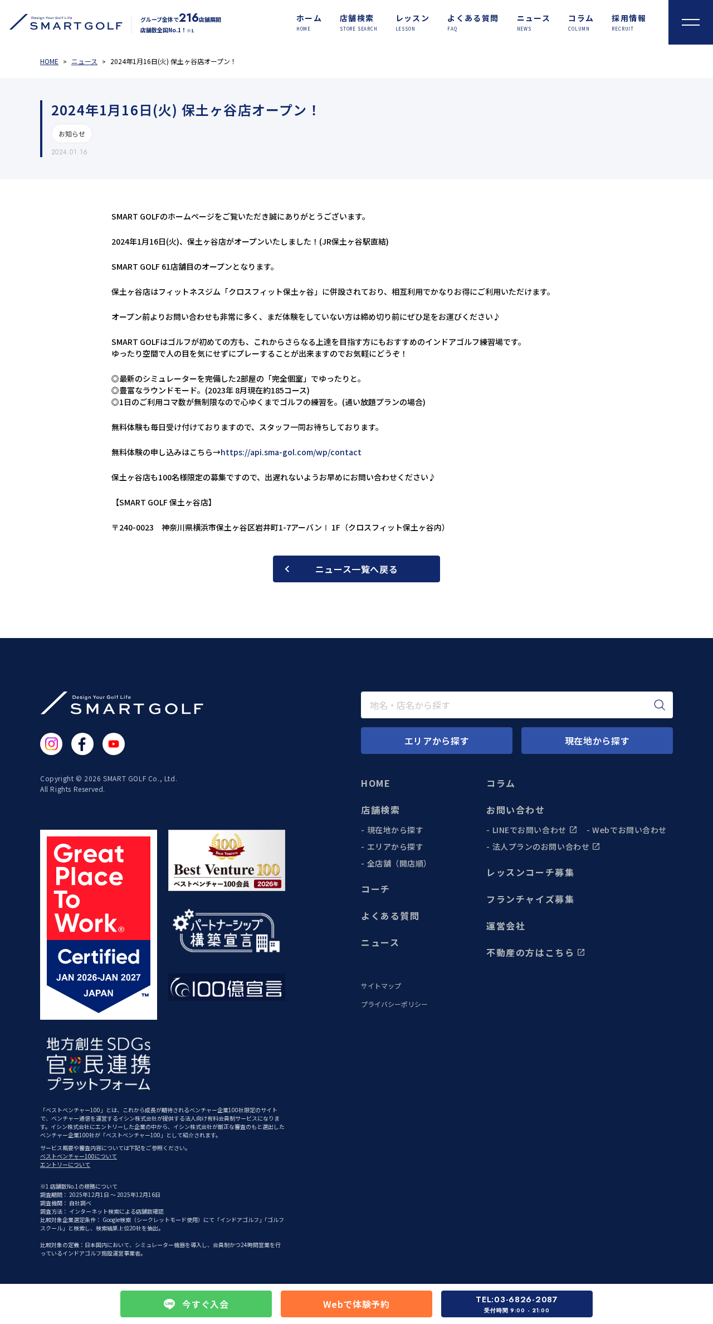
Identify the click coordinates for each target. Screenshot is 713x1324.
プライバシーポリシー (394, 1004)
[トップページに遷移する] (61, 22)
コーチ (375, 888)
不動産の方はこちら (530, 952)
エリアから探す (395, 846)
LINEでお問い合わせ (529, 829)
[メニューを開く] (690, 22)
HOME (375, 783)
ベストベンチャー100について (78, 1156)
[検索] (659, 705)
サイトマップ (381, 985)
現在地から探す (395, 829)
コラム (501, 783)
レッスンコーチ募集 (530, 872)
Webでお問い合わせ (629, 829)
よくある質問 (390, 915)
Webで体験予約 (356, 1304)
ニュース (380, 942)
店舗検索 (380, 809)
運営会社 (505, 925)
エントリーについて (65, 1164)
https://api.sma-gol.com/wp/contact (291, 451)
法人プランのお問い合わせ (541, 846)
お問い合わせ (515, 809)
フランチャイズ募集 (530, 899)
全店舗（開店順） (399, 863)
